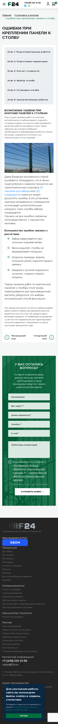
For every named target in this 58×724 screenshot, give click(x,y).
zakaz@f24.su (10, 664)
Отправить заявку (31, 492)
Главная (6, 15)
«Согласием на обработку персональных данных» (30, 476)
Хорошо (24, 716)
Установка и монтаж (27, 15)
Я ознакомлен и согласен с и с (30, 471)
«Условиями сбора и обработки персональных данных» (29, 469)
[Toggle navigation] (4, 4)
